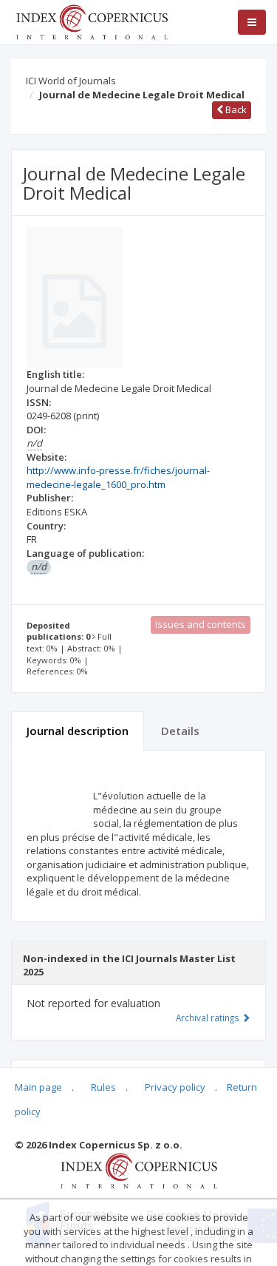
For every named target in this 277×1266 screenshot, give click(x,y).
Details (180, 730)
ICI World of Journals (71, 80)
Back (235, 109)
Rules (103, 1087)
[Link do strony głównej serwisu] (91, 20)
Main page (38, 1087)
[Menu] (252, 22)
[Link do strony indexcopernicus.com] (138, 1170)
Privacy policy (175, 1087)
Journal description (78, 730)
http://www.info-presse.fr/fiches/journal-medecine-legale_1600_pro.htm (118, 477)
